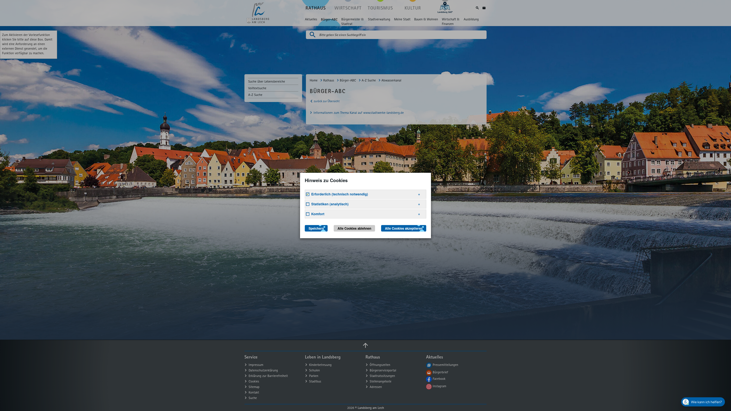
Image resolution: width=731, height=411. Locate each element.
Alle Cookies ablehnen (354, 228)
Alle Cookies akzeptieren (403, 228)
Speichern (316, 228)
